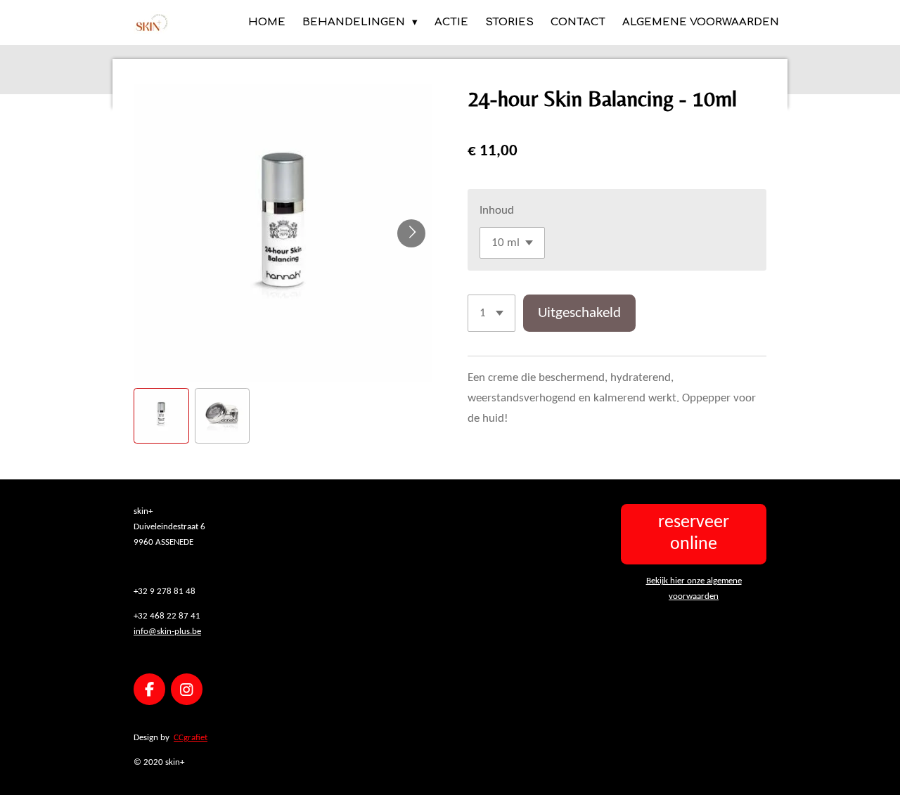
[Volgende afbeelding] (411, 233)
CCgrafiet (190, 737)
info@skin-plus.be (167, 631)
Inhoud (497, 210)
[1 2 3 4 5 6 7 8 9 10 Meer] (491, 313)
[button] (161, 416)
